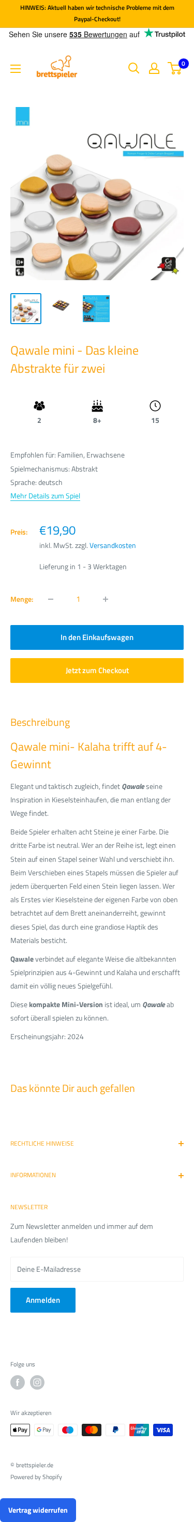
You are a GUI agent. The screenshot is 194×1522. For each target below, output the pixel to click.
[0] (175, 68)
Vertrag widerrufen (38, 1509)
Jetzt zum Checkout (97, 670)
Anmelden (43, 1300)
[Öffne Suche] (134, 68)
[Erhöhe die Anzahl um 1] (105, 599)
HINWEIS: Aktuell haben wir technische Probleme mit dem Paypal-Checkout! (97, 13)
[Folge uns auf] (17, 1382)
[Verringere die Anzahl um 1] (51, 599)
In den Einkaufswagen (97, 637)
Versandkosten (112, 545)
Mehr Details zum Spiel (45, 495)
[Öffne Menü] (15, 69)
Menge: (21, 598)
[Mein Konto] (154, 68)
